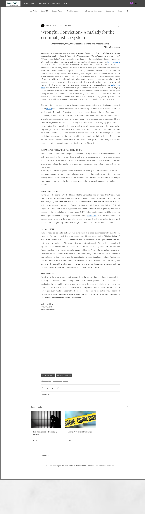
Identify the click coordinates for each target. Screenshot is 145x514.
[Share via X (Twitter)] (47, 388)
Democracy (110, 11)
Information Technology (93, 11)
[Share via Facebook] (42, 388)
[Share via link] (58, 388)
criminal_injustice (48, 375)
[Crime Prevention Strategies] (80, 419)
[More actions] (118, 25)
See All (128, 407)
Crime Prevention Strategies (80, 431)
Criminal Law (57, 381)
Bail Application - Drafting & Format (45, 433)
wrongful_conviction (64, 375)
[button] (128, 11)
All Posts (33, 11)
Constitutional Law (73, 11)
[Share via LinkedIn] (52, 388)
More (120, 11)
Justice (65, 381)
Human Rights (57, 11)
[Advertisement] (72, 499)
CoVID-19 (44, 11)
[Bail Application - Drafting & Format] (46, 419)
